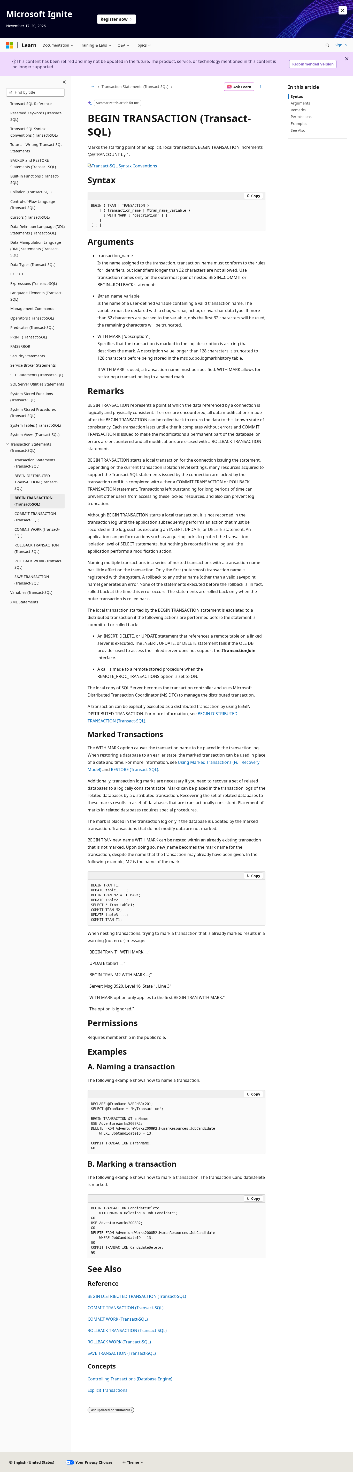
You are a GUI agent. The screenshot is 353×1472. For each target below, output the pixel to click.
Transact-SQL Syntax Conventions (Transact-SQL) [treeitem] (34, 132)
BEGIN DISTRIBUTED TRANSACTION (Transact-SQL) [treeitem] (36, 482)
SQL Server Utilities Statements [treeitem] (37, 384)
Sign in (341, 44)
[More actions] (260, 87)
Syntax (297, 96)
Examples (299, 123)
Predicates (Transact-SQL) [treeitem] (32, 327)
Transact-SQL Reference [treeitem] (31, 103)
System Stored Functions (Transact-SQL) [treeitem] (31, 397)
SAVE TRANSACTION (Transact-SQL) (122, 1353)
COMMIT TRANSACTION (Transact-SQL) (126, 1308)
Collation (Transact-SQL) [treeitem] (30, 191)
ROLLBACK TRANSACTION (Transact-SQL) (127, 1330)
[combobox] (35, 92)
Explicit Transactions (107, 1390)
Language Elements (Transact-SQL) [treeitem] (36, 296)
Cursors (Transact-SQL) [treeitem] (30, 217)
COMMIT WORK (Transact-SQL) (118, 1319)
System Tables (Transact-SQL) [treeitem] (35, 425)
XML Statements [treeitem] (24, 602)
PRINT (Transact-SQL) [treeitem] (28, 337)
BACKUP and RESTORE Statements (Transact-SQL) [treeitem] (33, 163)
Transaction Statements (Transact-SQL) (135, 86)
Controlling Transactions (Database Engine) (130, 1379)
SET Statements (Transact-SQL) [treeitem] (36, 374)
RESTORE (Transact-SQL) (134, 769)
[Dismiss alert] (343, 10)
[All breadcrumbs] (92, 87)
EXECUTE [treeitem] (18, 273)
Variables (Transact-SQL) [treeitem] (31, 592)
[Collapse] (64, 82)
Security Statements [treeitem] (27, 355)
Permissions (301, 116)
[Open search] (327, 45)
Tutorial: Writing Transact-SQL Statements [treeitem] (36, 147)
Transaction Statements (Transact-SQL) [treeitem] (34, 463)
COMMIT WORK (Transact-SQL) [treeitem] (37, 532)
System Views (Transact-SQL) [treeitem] (34, 434)
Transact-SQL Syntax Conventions (124, 166)
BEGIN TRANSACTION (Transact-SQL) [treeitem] (33, 501)
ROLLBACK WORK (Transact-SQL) (119, 1342)
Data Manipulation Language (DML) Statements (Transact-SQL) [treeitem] (35, 248)
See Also (298, 130)
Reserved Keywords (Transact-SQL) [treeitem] (36, 116)
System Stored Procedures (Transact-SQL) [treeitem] (33, 412)
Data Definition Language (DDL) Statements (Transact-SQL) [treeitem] (37, 229)
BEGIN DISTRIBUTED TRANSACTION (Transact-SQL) (137, 1296)
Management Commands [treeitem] (32, 308)
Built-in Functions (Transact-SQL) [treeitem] (34, 179)
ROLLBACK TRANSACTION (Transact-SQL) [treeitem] (36, 548)
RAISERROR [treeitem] (20, 346)
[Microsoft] (9, 45)
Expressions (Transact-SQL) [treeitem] (33, 283)
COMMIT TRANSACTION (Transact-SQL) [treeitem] (35, 516)
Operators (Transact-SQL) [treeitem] (32, 318)
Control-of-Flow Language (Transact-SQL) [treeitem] (32, 204)
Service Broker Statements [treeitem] (33, 365)
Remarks (298, 109)
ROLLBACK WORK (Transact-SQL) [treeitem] (38, 564)
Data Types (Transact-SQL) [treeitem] (32, 264)
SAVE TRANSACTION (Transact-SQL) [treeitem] (31, 580)
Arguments (300, 103)
